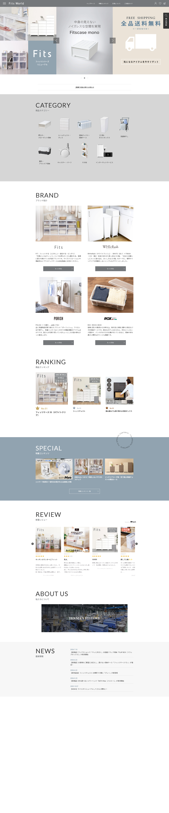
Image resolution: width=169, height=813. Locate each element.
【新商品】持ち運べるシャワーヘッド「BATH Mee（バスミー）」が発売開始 (97, 681)
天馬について (116, 3)
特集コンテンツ (103, 3)
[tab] (81, 78)
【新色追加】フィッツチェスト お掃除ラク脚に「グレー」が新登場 (94, 673)
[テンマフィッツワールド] (16, 3)
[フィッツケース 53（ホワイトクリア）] (52, 388)
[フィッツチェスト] (87, 391)
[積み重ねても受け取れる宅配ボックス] (119, 391)
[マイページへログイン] (155, 3)
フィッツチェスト (79, 411)
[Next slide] (113, 40)
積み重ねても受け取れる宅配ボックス (119, 411)
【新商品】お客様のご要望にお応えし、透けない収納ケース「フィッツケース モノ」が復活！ (101, 663)
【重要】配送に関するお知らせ (84, 87)
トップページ (91, 3)
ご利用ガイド (128, 3)
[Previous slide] (56, 40)
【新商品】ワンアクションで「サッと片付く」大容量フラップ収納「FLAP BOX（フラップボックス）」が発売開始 (101, 653)
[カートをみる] (164, 3)
